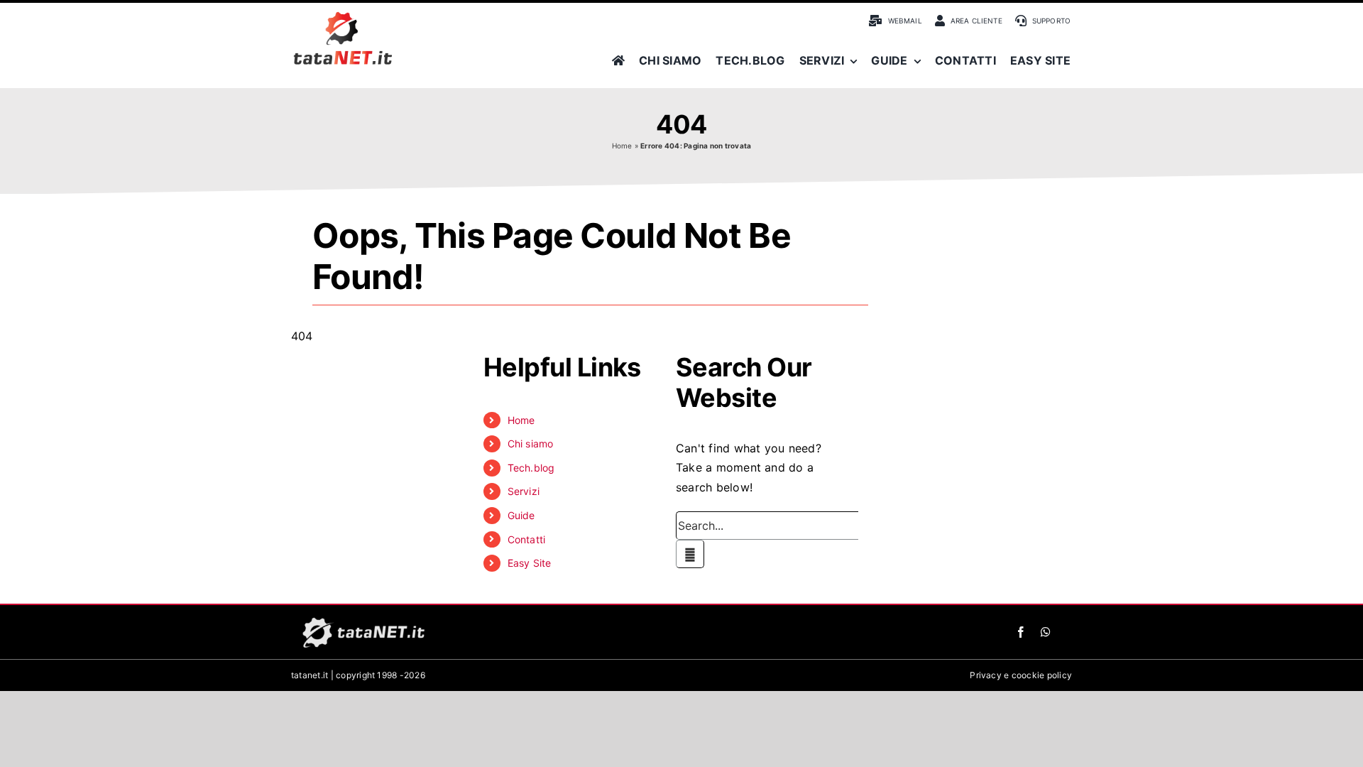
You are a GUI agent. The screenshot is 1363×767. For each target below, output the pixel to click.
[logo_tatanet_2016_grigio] (362, 618)
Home (622, 145)
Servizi (524, 491)
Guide (521, 515)
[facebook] (1021, 632)
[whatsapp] (1046, 632)
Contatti (527, 539)
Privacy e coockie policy (1021, 675)
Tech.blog (531, 468)
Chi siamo (531, 443)
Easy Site (530, 563)
